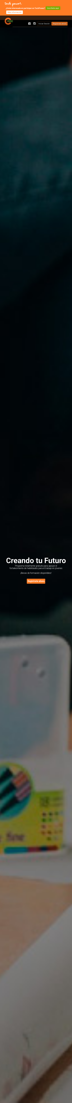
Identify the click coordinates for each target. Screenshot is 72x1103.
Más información (15, 12)
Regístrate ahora (59, 24)
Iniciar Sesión (44, 24)
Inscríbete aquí (53, 8)
